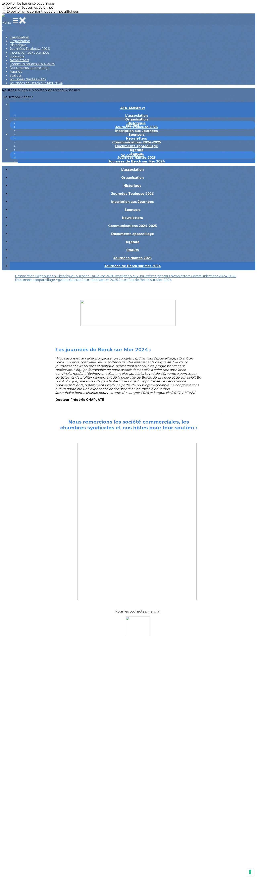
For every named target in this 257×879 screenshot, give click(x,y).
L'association (19, 37)
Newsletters (19, 60)
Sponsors (17, 56)
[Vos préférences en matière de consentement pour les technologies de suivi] (250, 872)
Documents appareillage (30, 68)
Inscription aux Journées (29, 52)
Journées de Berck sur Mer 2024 (36, 83)
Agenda (16, 72)
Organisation (20, 41)
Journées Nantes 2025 (28, 79)
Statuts (15, 75)
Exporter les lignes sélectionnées (28, 3)
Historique (18, 45)
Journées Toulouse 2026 (30, 49)
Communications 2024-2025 (32, 64)
